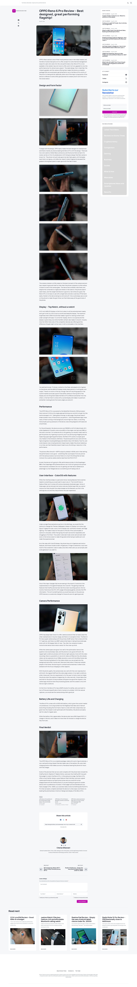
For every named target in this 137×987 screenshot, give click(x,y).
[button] (128, 2)
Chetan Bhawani (63, 848)
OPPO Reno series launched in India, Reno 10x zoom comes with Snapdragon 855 (78, 800)
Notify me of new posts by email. (81, 897)
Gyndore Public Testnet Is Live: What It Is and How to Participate (113, 16)
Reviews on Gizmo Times (21, 10)
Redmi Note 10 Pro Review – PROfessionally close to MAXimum (113, 919)
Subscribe (114, 112)
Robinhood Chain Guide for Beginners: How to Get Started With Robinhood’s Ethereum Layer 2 (114, 39)
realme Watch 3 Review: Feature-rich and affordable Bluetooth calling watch (52, 919)
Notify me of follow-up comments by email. (49, 897)
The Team (77, 970)
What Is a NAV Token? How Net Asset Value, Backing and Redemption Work (114, 31)
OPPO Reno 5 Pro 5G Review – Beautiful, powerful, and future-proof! (62, 800)
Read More (12, 949)
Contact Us (71, 970)
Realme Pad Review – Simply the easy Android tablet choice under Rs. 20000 (83, 919)
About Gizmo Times (61, 970)
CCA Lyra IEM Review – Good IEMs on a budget (22, 918)
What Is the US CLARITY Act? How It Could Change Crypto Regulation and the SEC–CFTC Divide (113, 63)
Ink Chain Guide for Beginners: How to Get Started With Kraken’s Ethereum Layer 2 (114, 46)
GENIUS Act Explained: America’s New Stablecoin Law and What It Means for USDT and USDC (114, 55)
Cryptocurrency (106, 14)
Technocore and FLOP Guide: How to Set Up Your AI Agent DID (114, 23)
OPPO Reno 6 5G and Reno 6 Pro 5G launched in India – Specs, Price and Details (45, 800)
